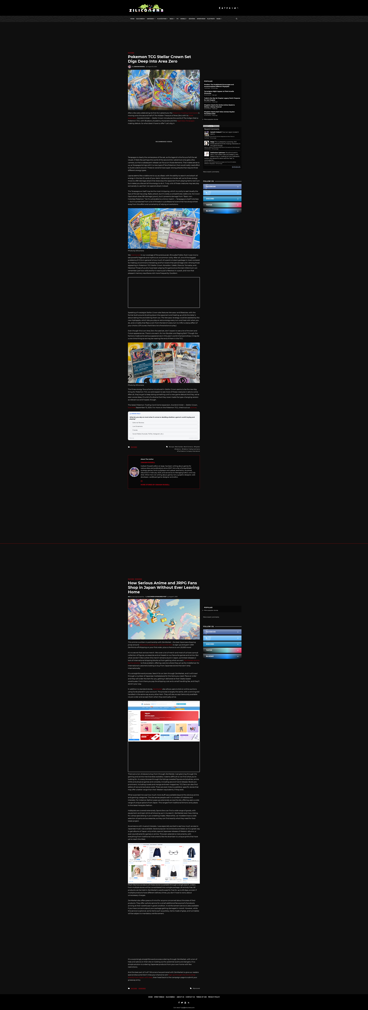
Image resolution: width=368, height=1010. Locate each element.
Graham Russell (139, 66)
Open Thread (159, 997)
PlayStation (161, 18)
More (218, 18)
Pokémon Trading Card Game (191, 449)
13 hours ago (219, 163)
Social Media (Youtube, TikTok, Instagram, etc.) (148, 434)
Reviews (192, 18)
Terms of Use (201, 997)
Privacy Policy (214, 997)
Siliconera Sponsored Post (156, 596)
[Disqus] (164, 513)
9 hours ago (213, 138)
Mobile (183, 18)
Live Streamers (138, 426)
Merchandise (179, 446)
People (206, 126)
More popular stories (211, 119)
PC (178, 18)
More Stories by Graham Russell (155, 485)
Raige (212, 142)
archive (193, 407)
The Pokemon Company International (189, 451)
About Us (180, 997)
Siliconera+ (140, 18)
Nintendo (150, 18)
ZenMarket (157, 689)
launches (131, 407)
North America (188, 446)
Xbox (171, 18)
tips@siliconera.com (188, 1007)
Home (132, 18)
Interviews (201, 18)
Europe (172, 446)
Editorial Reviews (138, 423)
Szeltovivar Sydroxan (217, 152)
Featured (131, 52)
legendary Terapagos (185, 121)
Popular (216, 126)
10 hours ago (215, 149)
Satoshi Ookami (215, 132)
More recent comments (211, 172)
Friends (135, 430)
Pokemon (178, 449)
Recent (211, 126)
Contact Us (190, 997)
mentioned (135, 255)
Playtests (211, 18)
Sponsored (138, 579)
